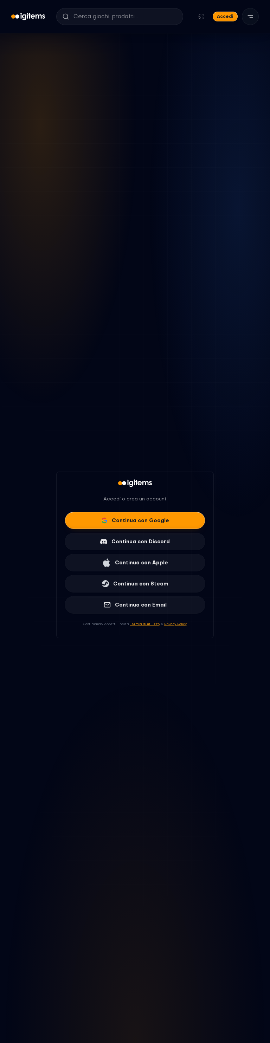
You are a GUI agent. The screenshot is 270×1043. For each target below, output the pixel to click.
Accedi (225, 16)
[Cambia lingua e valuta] (201, 16)
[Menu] (250, 16)
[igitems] (28, 16)
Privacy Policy (175, 624)
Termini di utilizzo (145, 624)
